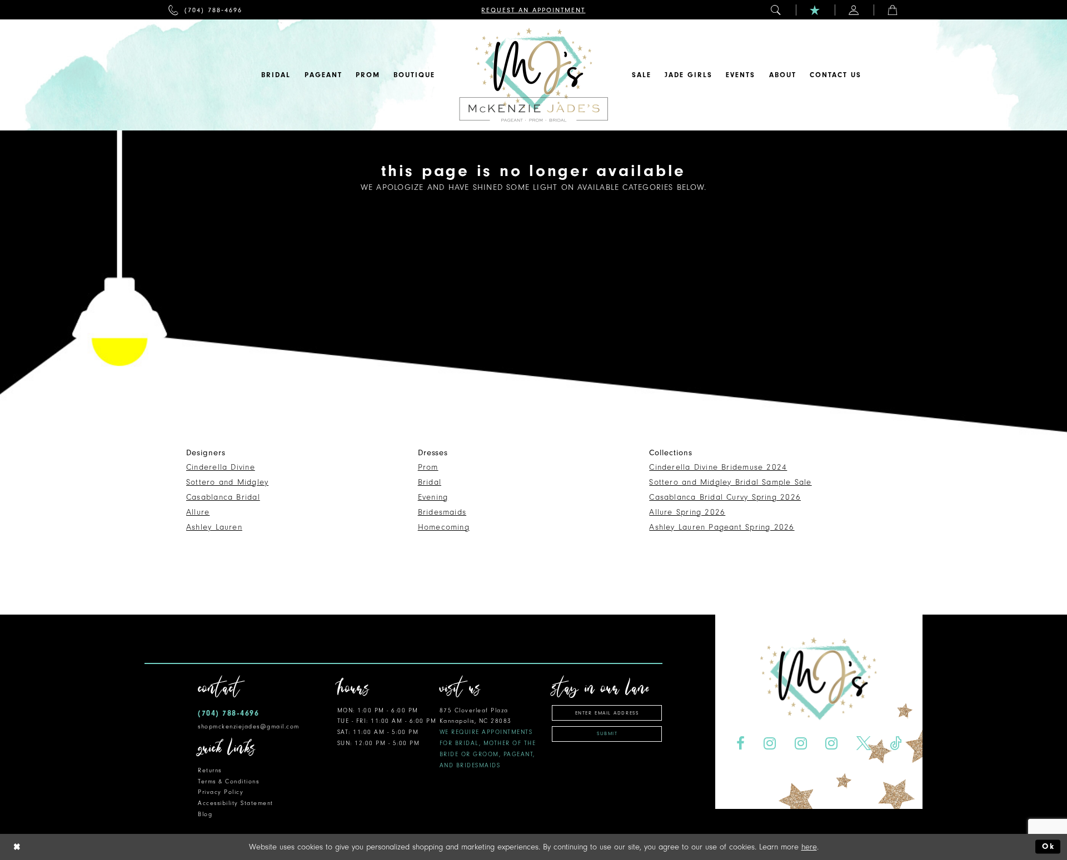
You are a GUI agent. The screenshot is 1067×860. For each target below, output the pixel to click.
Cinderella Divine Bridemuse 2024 (718, 467)
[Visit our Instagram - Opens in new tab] (769, 744)
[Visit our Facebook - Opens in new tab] (740, 744)
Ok (1048, 846)
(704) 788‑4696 (228, 713)
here (809, 847)
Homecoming (444, 527)
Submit (607, 733)
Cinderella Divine (220, 467)
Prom (428, 467)
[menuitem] (205, 9)
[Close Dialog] (17, 847)
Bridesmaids (442, 512)
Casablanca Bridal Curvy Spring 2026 (725, 497)
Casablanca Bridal (223, 497)
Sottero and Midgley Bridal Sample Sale (730, 482)
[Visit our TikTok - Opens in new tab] (896, 744)
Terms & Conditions (228, 781)
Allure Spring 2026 (687, 512)
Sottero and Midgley (227, 482)
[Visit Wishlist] (815, 9)
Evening (433, 497)
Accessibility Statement (235, 803)
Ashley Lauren (214, 527)
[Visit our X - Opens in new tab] (864, 744)
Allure (198, 512)
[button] (776, 9)
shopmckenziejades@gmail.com (249, 726)
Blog (205, 814)
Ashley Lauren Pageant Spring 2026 (721, 527)
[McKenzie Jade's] (533, 75)
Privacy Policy (220, 792)
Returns (210, 770)
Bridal (429, 482)
